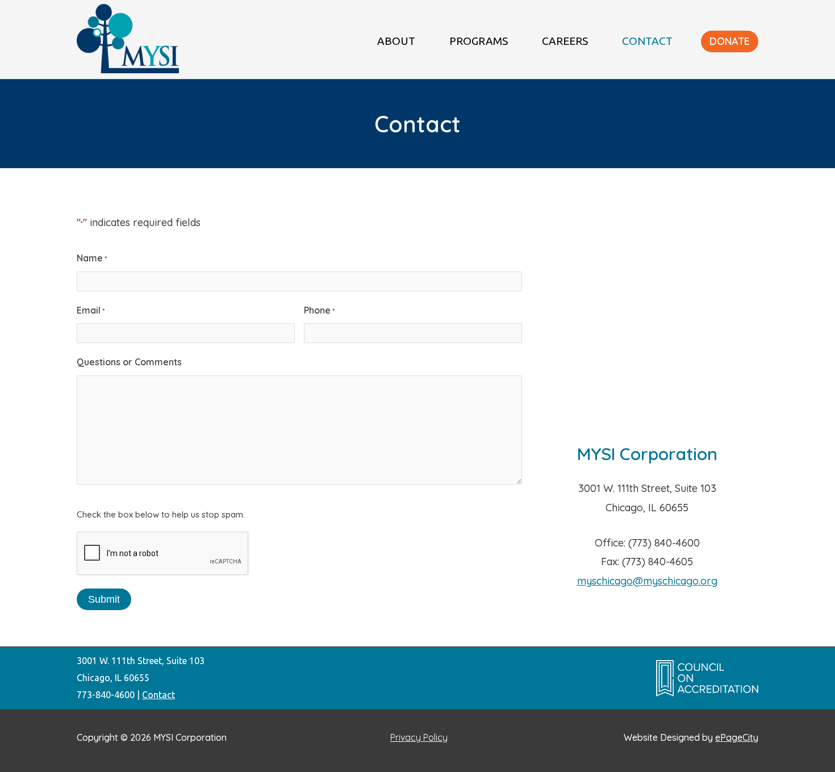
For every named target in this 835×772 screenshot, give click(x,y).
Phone (319, 310)
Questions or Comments (129, 362)
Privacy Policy (419, 737)
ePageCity (736, 737)
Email (91, 310)
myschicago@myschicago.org (647, 580)
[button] (729, 41)
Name (92, 258)
